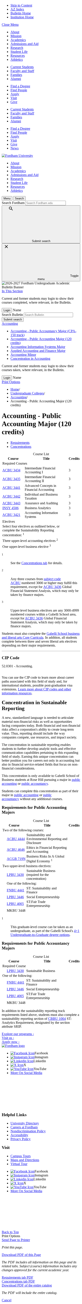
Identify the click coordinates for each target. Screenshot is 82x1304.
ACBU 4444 (16, 839)
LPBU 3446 (15, 897)
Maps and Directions (24, 1160)
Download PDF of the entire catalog (27, 1285)
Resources (17, 55)
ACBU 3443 (11, 503)
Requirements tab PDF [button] (17, 1277)
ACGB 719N (16, 859)
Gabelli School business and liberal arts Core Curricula (41, 635)
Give (13, 102)
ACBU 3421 (11, 515)
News (14, 148)
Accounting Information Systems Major (37, 347)
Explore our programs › (18, 1034)
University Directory (24, 1123)
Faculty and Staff (22, 71)
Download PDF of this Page (21, 1255)
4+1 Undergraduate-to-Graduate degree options (44, 933)
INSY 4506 (10, 508)
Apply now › (10, 1042)
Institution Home (22, 17)
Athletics (16, 59)
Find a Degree (20, 86)
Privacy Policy (20, 1139)
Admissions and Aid (24, 44)
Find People (18, 90)
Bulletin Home (20, 13)
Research (16, 48)
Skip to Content (21, 5)
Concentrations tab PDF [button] (18, 1281)
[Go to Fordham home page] (13, 1046)
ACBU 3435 (11, 479)
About (14, 32)
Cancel (6, 1300)
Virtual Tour (18, 1164)
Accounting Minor (23, 354)
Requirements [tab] (20, 442)
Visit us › (8, 1038)
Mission (15, 36)
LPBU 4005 (15, 904)
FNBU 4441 (15, 890)
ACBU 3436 (52, 587)
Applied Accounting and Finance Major (37, 351)
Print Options (11, 382)
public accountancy (34, 783)
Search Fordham (13, 203)
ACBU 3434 (11, 470)
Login (6, 310)
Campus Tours (20, 1156)
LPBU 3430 (15, 875)
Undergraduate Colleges (27, 393)
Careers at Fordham (24, 1127)
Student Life (19, 52)
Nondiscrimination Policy (28, 1131)
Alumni (15, 79)
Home (14, 389)
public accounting (26, 795)
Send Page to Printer (16, 1240)
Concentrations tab (34, 563)
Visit (13, 98)
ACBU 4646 (16, 849)
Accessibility (19, 1135)
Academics (18, 40)
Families (16, 75)
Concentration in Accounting (30, 358)
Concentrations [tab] (20, 446)
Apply (14, 94)
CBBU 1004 (57, 1018)
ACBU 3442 (11, 496)
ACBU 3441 (11, 487)
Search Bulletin (12, 314)
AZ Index (17, 9)
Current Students (22, 67)
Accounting (10, 323)
